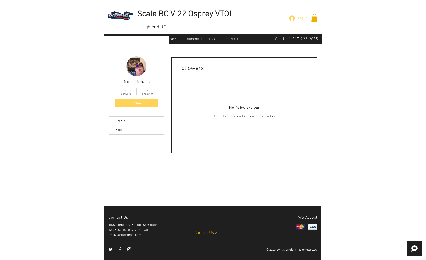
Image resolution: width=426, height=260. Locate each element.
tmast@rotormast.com (124, 235)
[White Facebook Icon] (120, 249)
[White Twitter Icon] (110, 249)
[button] (314, 18)
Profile (120, 121)
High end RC (153, 27)
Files (119, 130)
